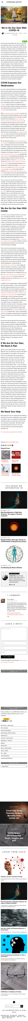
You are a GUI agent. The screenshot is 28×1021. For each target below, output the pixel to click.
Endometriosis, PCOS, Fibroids (8, 733)
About (24, 1016)
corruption (3, 104)
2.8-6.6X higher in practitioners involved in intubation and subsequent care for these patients (13, 292)
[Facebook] (10, 585)
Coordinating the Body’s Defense (11, 568)
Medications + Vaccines (6, 740)
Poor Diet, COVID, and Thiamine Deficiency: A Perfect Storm (13, 929)
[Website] (14, 585)
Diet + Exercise (4, 728)
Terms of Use (19, 1016)
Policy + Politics (4, 750)
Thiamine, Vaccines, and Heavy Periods (11, 876)
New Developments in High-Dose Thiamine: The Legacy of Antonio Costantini (11, 514)
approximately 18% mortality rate (8, 265)
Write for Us (9, 1017)
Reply (8, 616)
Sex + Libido (4, 753)
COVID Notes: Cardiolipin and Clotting (11, 992)
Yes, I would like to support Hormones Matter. (12, 432)
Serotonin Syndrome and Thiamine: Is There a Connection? (13, 955)
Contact (4, 1017)
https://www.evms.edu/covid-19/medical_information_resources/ (15, 613)
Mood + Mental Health (6, 748)
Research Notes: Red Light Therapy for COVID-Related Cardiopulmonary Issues (13, 540)
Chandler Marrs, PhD (12, 33)
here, (16, 159)
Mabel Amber (9, 442)
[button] (21, 1006)
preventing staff (16, 309)
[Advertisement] (14, 785)
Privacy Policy (21, 1015)
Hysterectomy (4, 735)
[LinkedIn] (12, 585)
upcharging (3, 169)
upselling (11, 169)
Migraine (3, 743)
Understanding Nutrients (6, 758)
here (19, 159)
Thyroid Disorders (5, 755)
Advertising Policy (5, 1015)
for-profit (19, 195)
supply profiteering (5, 156)
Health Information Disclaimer (8, 1016)
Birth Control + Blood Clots (7, 725)
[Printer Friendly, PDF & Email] (24, 40)
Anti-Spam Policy (13, 1015)
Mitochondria (4, 745)
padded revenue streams (17, 167)
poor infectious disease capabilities (11, 113)
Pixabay (16, 442)
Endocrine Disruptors (6, 730)
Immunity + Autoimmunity (7, 738)
